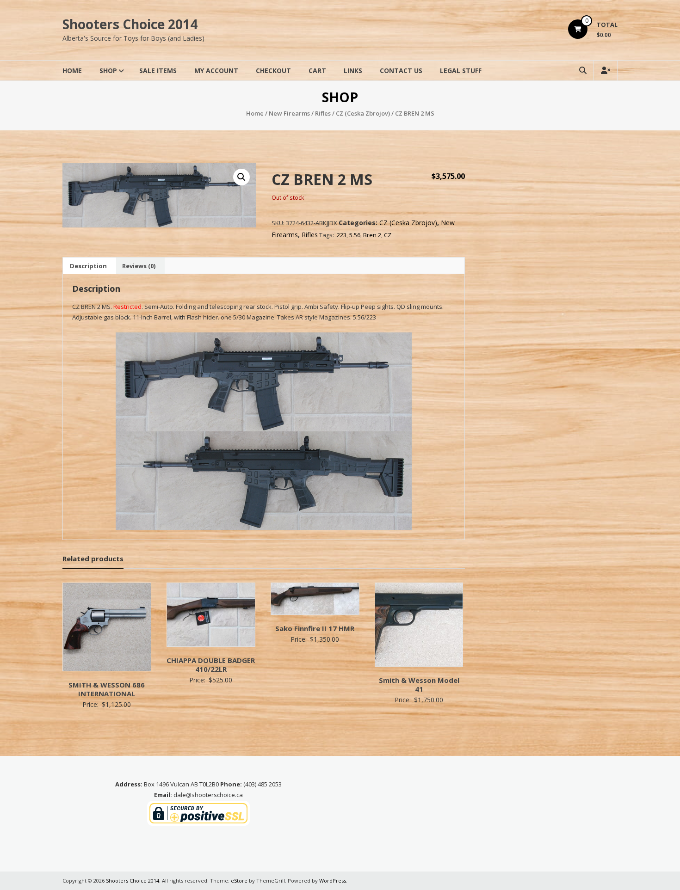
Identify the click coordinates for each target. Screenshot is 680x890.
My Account (216, 70)
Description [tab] (88, 266)
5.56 (354, 235)
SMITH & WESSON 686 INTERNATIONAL (106, 689)
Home (72, 70)
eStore (239, 880)
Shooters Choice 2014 (130, 24)
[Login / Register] (605, 70)
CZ (387, 235)
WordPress (332, 880)
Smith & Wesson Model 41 (419, 684)
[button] (241, 177)
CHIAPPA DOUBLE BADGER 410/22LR (211, 665)
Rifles (323, 113)
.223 (340, 235)
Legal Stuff (461, 70)
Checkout (273, 70)
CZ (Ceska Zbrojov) (363, 113)
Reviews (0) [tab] (138, 266)
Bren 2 (372, 235)
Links (353, 70)
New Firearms (289, 113)
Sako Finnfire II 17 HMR (314, 628)
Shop (108, 70)
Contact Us (401, 70)
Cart (317, 70)
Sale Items (158, 70)
